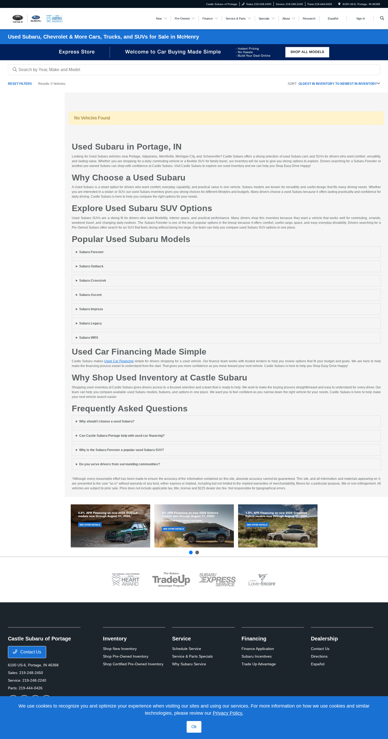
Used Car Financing (119, 361)
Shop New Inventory (120, 649)
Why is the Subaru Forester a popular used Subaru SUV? (121, 450)
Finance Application (258, 649)
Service (181, 639)
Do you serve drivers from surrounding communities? (119, 464)
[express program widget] (217, 579)
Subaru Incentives (257, 656)
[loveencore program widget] (262, 579)
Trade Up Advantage (259, 664)
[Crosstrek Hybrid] (278, 525)
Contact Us (30, 652)
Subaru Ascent (90, 295)
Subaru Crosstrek (92, 280)
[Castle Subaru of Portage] (27, 18)
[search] (382, 18)
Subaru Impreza (91, 309)
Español (317, 664)
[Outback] (110, 525)
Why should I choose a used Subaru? (106, 421)
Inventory (115, 639)
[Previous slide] (191, 552)
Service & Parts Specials (192, 656)
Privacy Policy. (228, 713)
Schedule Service (186, 649)
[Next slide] (197, 552)
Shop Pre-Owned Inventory (125, 656)
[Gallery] (194, 52)
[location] (339, 4)
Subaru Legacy (90, 323)
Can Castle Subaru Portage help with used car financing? (121, 436)
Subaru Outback (91, 266)
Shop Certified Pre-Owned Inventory (133, 664)
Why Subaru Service (189, 664)
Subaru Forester (91, 252)
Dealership (324, 639)
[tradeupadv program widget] (171, 579)
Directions (319, 656)
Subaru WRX (88, 338)
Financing (254, 639)
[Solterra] (194, 525)
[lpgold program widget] (126, 579)
